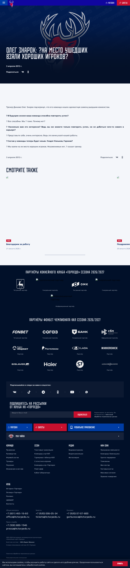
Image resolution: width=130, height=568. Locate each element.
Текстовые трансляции (43, 450)
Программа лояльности (110, 450)
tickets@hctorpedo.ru (48, 516)
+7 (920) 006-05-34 (47, 513)
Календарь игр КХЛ (42, 454)
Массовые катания (108, 473)
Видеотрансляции (76, 454)
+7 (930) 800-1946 (16, 525)
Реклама (9, 496)
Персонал (10, 465)
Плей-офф (38, 469)
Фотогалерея (74, 457)
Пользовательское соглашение (16, 557)
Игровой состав (12, 457)
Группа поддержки (108, 457)
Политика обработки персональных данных (20, 553)
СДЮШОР (10, 500)
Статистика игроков (42, 461)
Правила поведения (109, 476)
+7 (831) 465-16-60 (17, 513)
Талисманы (105, 461)
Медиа (71, 445)
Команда (9, 445)
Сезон (36, 445)
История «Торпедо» (14, 489)
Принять (120, 563)
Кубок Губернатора (42, 473)
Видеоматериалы (76, 450)
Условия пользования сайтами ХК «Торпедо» (21, 545)
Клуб (8, 484)
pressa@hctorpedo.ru (18, 528)
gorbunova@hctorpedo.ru (81, 516)
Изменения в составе (14, 469)
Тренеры (9, 461)
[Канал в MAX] (86, 392)
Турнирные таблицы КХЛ (44, 457)
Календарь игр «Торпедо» (44, 465)
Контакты (10, 504)
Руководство (11, 454)
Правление (10, 450)
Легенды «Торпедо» (14, 492)
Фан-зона (104, 445)
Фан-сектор (105, 465)
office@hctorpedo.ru (17, 516)
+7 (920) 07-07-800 (77, 513)
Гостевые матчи (107, 469)
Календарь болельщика (110, 454)
